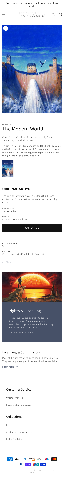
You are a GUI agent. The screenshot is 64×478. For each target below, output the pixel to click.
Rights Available (14, 439)
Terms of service (29, 470)
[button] (3, 14)
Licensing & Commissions (19, 404)
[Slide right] (38, 118)
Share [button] (9, 262)
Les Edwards (18, 470)
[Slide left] (25, 118)
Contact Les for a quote (21, 332)
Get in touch (32, 227)
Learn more (8, 366)
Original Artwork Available (19, 432)
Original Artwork (14, 397)
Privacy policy (39, 470)
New (8, 425)
